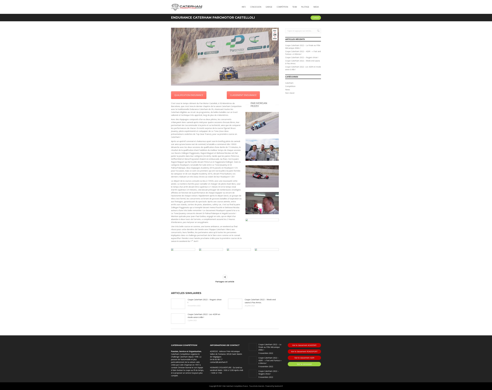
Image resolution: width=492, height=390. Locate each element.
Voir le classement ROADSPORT (304, 351)
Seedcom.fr (279, 386)
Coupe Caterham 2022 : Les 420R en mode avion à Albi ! (204, 315)
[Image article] (178, 304)
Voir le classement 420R (304, 358)
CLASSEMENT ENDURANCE (243, 95)
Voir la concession (304, 364)
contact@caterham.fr (219, 362)
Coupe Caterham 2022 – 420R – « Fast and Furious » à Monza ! (303, 52)
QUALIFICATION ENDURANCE (188, 95)
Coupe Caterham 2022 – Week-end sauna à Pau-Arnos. (260, 301)
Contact (315, 17)
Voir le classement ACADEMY (304, 345)
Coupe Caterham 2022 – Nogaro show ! (205, 301)
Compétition (290, 86)
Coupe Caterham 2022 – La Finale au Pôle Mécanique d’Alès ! (302, 46)
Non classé (289, 93)
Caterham (289, 83)
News (287, 89)
